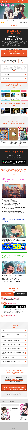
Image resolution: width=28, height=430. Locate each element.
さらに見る (14, 69)
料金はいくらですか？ (7, 330)
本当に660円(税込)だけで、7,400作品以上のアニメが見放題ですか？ (13, 335)
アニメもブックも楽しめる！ (5, 61)
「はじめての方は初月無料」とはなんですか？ (12, 340)
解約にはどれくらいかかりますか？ (9, 357)
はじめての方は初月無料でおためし (14, 53)
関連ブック (15, 25)
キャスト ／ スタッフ (5, 78)
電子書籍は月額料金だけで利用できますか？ (11, 361)
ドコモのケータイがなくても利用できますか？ (12, 348)
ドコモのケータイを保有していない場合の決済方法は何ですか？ (13, 353)
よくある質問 (22, 61)
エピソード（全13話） (6, 74)
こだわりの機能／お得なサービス (14, 61)
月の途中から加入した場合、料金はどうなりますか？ (13, 344)
